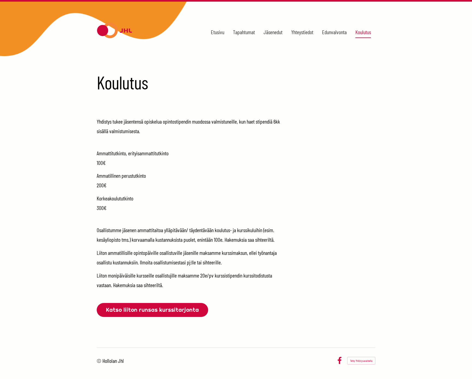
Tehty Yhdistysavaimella (361, 360)
